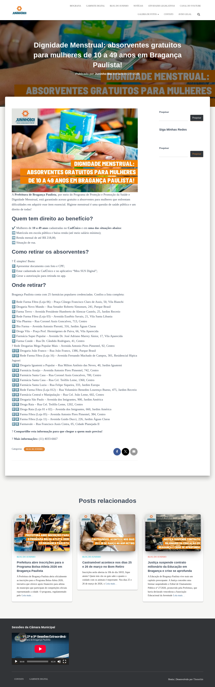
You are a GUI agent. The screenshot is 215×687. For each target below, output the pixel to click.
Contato (168, 14)
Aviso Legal (184, 14)
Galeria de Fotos (147, 14)
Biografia (75, 6)
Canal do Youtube (190, 6)
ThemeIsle (198, 679)
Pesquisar (164, 112)
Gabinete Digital (95, 6)
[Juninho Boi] (19, 10)
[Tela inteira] (64, 661)
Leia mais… (27, 595)
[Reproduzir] (16, 661)
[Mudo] (59, 661)
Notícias (138, 6)
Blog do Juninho (119, 6)
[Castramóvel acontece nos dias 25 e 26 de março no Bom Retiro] (107, 532)
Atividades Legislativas (161, 6)
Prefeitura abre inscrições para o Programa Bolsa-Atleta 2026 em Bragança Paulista (40, 567)
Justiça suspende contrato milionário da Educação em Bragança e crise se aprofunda (170, 567)
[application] (40, 649)
